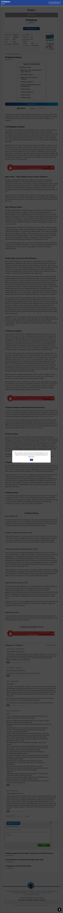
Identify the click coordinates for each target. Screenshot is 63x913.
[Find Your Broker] (54, 2)
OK (31, 459)
